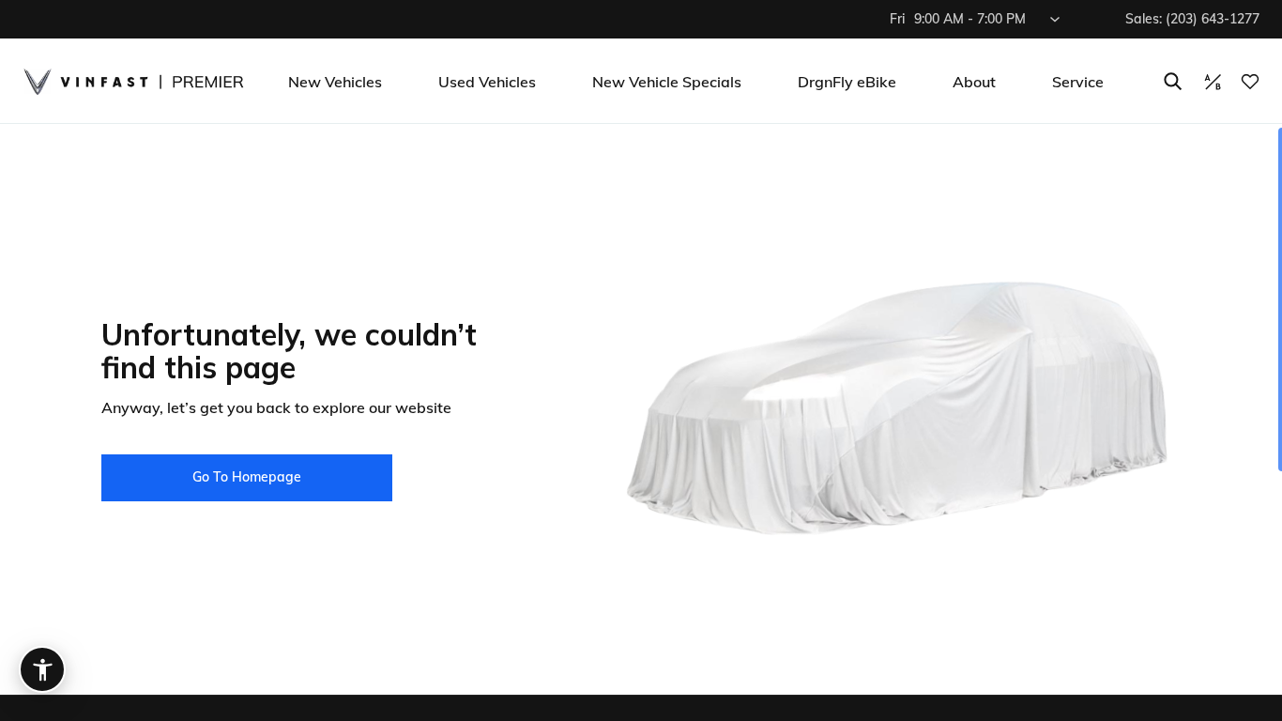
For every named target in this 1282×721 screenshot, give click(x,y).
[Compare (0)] (1212, 81)
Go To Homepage (246, 476)
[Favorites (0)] (1250, 81)
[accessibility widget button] (42, 669)
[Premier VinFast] (133, 82)
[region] (641, 422)
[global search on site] (1173, 81)
